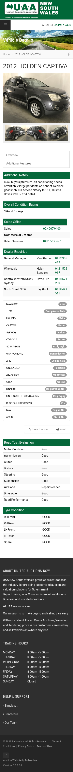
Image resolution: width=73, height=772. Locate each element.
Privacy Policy (26, 746)
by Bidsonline (29, 760)
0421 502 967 (52, 241)
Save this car (39, 429)
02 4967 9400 (52, 228)
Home (6, 54)
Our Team (11, 722)
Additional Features (18, 163)
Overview (12, 155)
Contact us (11, 714)
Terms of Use (44, 746)
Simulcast (11, 705)
